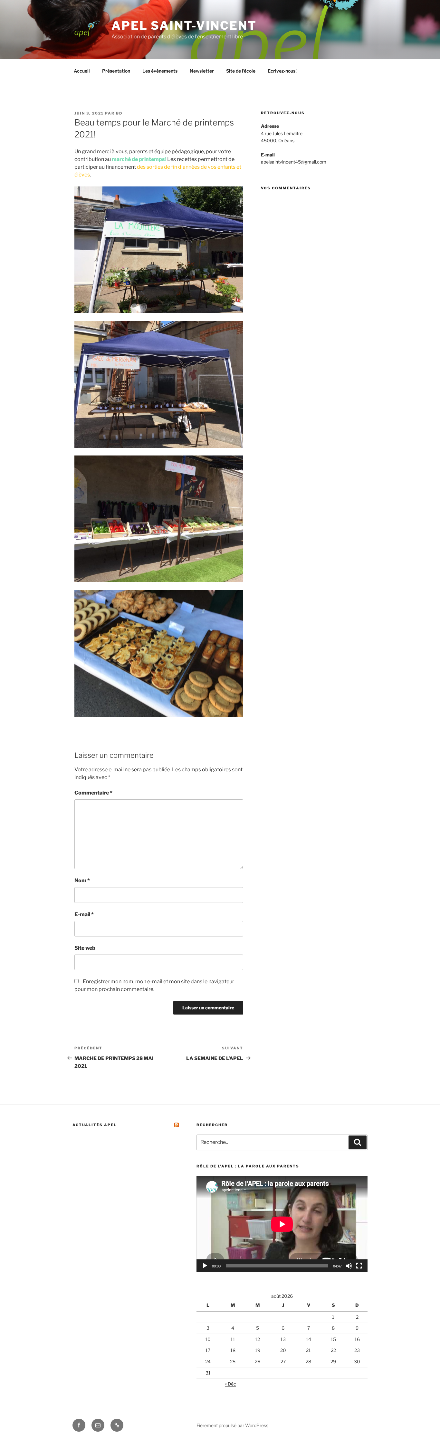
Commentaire (93, 793)
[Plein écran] (359, 1266)
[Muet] (349, 1266)
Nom (82, 880)
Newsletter (202, 71)
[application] (282, 1224)
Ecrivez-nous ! (283, 71)
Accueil (82, 71)
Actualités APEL (94, 1125)
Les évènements (159, 71)
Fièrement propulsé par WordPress (232, 1425)
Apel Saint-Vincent (184, 25)
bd (119, 113)
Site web (84, 948)
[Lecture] (205, 1266)
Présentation (116, 71)
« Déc (230, 1383)
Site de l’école (240, 71)
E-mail (84, 914)
